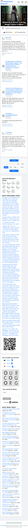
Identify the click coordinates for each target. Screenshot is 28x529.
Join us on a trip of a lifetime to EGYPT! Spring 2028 (11, 485)
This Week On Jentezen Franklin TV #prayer (8, 413)
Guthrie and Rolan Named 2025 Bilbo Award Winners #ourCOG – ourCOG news (11, 322)
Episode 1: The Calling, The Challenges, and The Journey (10, 334)
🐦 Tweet (24, 59)
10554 (10, 167)
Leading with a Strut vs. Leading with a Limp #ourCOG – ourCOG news (10, 227)
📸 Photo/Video (8, 32)
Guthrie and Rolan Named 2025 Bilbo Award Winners (11, 326)
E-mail (5, 392)
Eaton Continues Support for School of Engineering (10, 436)
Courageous (9, 132)
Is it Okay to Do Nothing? (9, 468)
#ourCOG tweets (9, 81)
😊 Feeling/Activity (20, 32)
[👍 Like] (4, 59)
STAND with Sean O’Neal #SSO (11, 409)
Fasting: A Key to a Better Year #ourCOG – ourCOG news (11, 217)
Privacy (2, 525)
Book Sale (8, 37)
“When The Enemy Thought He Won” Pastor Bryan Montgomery (10, 495)
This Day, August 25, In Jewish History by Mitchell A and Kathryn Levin (10, 459)
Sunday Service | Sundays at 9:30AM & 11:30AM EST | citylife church (10, 501)
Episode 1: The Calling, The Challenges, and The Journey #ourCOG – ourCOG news (10, 330)
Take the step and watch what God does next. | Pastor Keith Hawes (10, 454)
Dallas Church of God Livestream (8, 473)
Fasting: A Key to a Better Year (11, 220)
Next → (14, 170)
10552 (22, 164)
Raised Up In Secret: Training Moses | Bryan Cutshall (10, 418)
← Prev (14, 160)
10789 (22, 167)
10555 (15, 167)
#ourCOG (10, 53)
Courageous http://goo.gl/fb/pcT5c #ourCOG (12, 115)
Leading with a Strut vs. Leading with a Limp (10, 231)
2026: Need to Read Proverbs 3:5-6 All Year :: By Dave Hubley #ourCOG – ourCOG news (10, 237)
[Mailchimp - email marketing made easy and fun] (11, 403)
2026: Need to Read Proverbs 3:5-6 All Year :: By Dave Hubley (10, 241)
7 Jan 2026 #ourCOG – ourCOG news (8, 223)
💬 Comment (10, 59)
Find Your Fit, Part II (7, 445)
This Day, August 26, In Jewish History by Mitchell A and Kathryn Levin (10, 425)
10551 (18, 164)
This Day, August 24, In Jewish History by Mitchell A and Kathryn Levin (10, 481)
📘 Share (17, 59)
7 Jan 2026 (15, 224)
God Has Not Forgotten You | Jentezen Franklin (10, 464)
